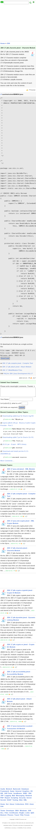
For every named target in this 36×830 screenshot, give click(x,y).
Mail (13, 795)
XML (25, 800)
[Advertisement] (18, 23)
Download (5, 358)
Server (29, 798)
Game (12, 791)
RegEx (21, 813)
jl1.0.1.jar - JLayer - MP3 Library (14, 444)
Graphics (26, 791)
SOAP (9, 800)
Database (25, 789)
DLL (2, 813)
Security (22, 798)
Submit (21, 407)
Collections (19, 804)
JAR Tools (8, 793)
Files (6, 813)
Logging (8, 795)
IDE (1, 793)
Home (2, 43)
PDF (2, 798)
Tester (2, 810)
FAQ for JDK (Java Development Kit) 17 (18, 373)
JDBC (25, 793)
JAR (29, 810)
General (18, 791)
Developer (10, 810)
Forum (26, 815)
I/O (31, 791)
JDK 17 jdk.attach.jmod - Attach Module (16, 367)
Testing (15, 800)
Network (28, 795)
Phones (10, 815)
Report (7, 798)
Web (21, 800)
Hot (7, 804)
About (12, 804)
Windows (23, 810)
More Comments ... (7, 461)
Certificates (13, 813)
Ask (2, 806)
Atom (32, 804)
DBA (17, 810)
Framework (4, 791)
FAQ (21, 815)
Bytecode (17, 789)
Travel (16, 815)
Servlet (3, 800)
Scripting (14, 798)
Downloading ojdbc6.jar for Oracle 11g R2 (18, 416)
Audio (2, 789)
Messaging (20, 795)
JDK (8, 43)
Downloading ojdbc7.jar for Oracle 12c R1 (18, 437)
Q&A (32, 813)
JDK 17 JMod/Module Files (12, 370)
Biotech (9, 789)
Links (27, 813)
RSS (27, 804)
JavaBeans (17, 793)
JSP (2, 795)
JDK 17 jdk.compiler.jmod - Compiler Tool (17, 363)
